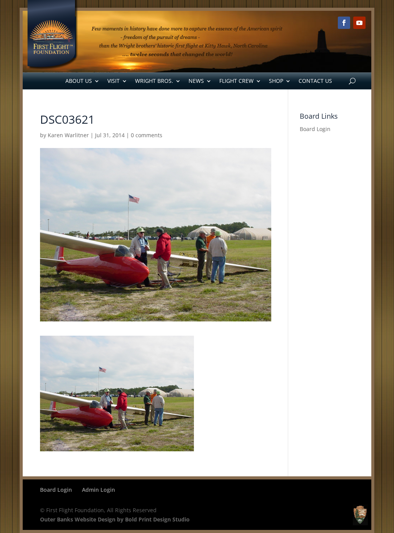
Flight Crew (236, 80)
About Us (78, 80)
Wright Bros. (154, 80)
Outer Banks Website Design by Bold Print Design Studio (115, 519)
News (196, 80)
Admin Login (98, 489)
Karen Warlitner (68, 135)
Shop (276, 80)
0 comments (146, 135)
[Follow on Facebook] (344, 23)
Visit (113, 80)
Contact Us (315, 80)
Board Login (315, 129)
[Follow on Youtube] (359, 23)
